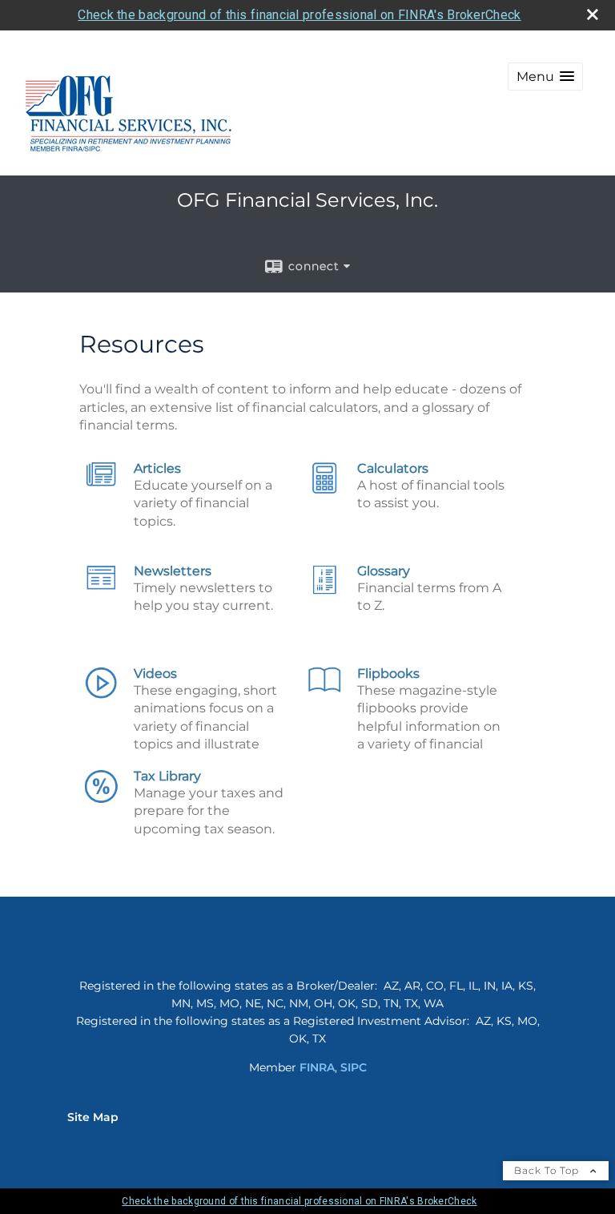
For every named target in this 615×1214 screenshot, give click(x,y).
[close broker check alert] (592, 14)
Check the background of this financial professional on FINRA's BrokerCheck (299, 14)
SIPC (353, 1067)
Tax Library (167, 776)
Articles (157, 468)
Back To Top (548, 1170)
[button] (545, 77)
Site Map (93, 1117)
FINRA (317, 1067)
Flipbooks (388, 673)
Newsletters (172, 571)
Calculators (392, 468)
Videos (155, 673)
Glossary (383, 571)
